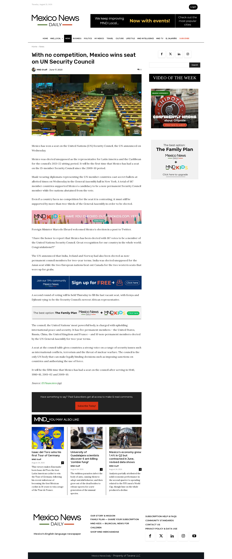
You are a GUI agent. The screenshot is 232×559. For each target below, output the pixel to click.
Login (193, 7)
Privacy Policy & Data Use (161, 528)
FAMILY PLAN (97, 519)
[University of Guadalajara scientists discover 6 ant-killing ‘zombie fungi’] (87, 438)
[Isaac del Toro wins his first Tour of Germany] (48, 438)
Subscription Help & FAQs (161, 516)
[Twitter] (170, 54)
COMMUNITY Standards (159, 520)
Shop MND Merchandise (104, 532)
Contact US (152, 524)
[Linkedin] (179, 54)
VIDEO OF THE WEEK (174, 77)
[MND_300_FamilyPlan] (174, 181)
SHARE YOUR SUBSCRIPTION (123, 519)
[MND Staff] (34, 70)
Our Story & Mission (102, 515)
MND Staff (42, 70)
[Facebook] (161, 54)
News (41, 46)
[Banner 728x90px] (87, 217)
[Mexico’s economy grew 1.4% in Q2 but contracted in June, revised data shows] (125, 438)
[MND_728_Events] (145, 30)
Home (34, 46)
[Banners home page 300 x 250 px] (174, 130)
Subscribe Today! (87, 405)
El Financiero (49, 383)
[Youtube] (194, 536)
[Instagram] (187, 54)
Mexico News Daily (101, 555)
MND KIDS (96, 523)
